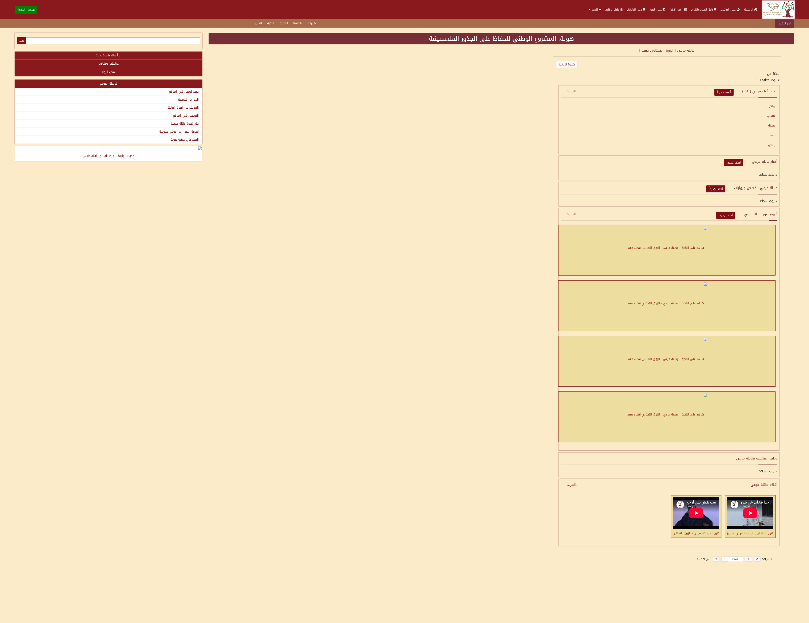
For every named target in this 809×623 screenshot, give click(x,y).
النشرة (284, 23)
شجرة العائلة (567, 64)
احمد (773, 135)
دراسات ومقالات (108, 64)
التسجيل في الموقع (186, 115)
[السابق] (748, 559)
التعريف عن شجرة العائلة (183, 107)
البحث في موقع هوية (184, 139)
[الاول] (757, 559)
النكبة (271, 23)
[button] (595, 9)
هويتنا (312, 23)
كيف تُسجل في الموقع (184, 92)
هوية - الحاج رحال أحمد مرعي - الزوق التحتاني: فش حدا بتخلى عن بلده (750, 532)
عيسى (771, 116)
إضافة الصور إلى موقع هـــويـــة (179, 131)
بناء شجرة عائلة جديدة (184, 123)
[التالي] (724, 559)
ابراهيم (771, 106)
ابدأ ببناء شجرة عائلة (108, 55)
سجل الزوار (108, 72)
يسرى (772, 145)
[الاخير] (716, 559)
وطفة (772, 125)
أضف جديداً (724, 92)
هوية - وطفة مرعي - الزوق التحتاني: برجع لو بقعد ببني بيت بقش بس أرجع (696, 532)
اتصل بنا (257, 23)
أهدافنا (298, 23)
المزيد (571, 91)
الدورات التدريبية (188, 100)
